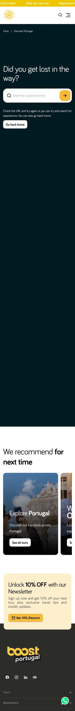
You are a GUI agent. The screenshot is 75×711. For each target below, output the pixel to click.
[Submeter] (65, 95)
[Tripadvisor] (35, 677)
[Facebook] (7, 677)
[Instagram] (16, 677)
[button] (9, 15)
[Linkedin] (25, 677)
